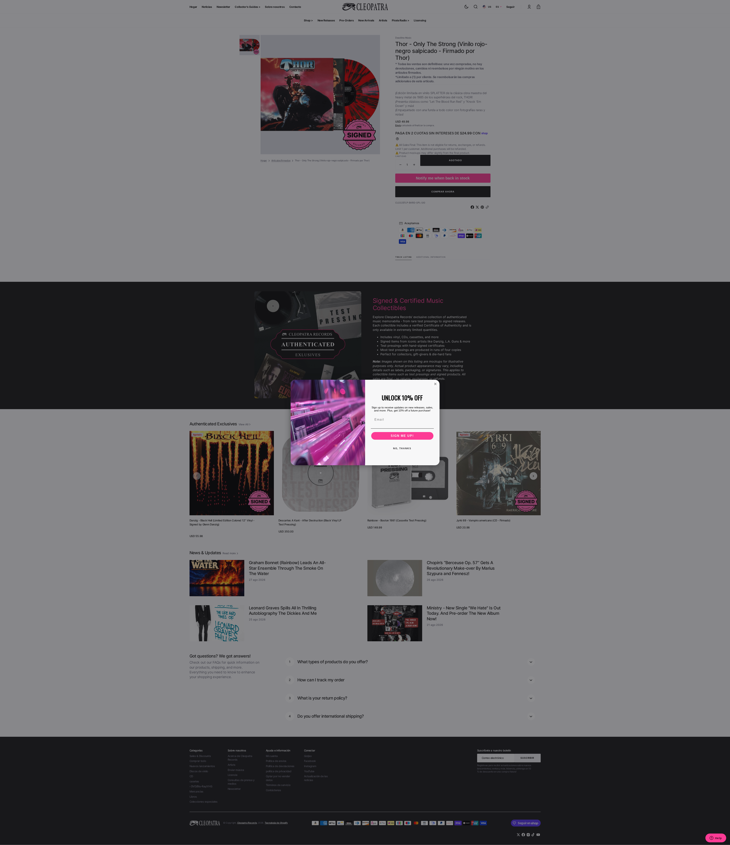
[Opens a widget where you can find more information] (715, 838)
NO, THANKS (402, 448)
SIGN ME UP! (402, 435)
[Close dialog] (435, 384)
